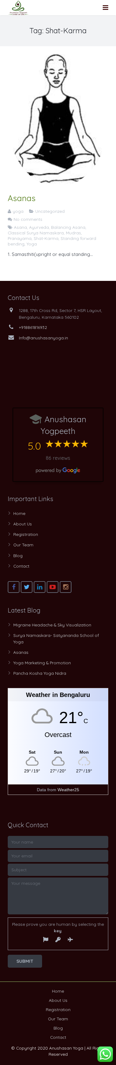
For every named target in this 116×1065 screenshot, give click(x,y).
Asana (20, 227)
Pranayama (20, 238)
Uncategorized (50, 211)
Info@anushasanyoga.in (43, 337)
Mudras (73, 232)
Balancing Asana (68, 227)
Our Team (23, 544)
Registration (25, 534)
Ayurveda (39, 227)
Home (19, 513)
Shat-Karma (46, 238)
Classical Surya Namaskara (36, 232)
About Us (22, 523)
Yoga (32, 243)
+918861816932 (33, 327)
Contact (21, 566)
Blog (18, 555)
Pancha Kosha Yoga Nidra (39, 673)
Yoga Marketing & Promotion (42, 662)
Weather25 (68, 789)
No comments (28, 219)
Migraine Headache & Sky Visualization (52, 624)
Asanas (22, 198)
